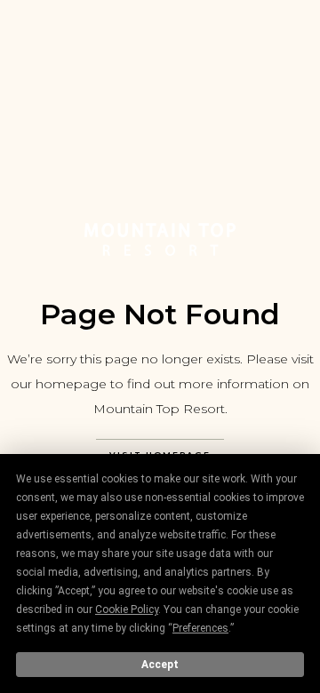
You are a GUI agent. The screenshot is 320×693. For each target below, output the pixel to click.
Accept (160, 664)
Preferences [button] (200, 628)
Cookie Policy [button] (126, 609)
